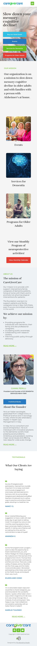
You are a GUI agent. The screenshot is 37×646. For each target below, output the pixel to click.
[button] (32, 3)
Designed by (11, 642)
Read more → (10, 346)
